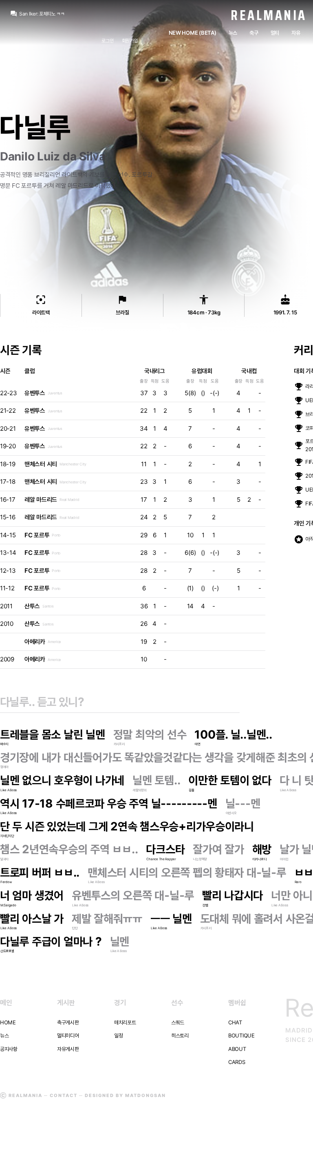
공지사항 (9, 1049)
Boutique (241, 1035)
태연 (197, 744)
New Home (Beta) (192, 32)
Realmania (269, 15)
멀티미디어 (68, 1035)
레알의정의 (140, 790)
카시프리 (119, 744)
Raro (298, 882)
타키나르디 (260, 859)
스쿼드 (177, 1022)
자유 (295, 32)
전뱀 (205, 905)
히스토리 (180, 1035)
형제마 (4, 767)
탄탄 (74, 928)
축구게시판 (68, 1022)
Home (8, 1022)
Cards (236, 1062)
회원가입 (130, 41)
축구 (253, 32)
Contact (63, 1095)
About (237, 1049)
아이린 (284, 859)
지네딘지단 (7, 836)
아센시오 (231, 813)
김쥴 (191, 790)
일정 (118, 1035)
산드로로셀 (7, 951)
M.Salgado (8, 905)
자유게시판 (68, 1049)
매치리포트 (125, 1022)
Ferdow (6, 882)
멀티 (275, 32)
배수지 (4, 744)
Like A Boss (8, 790)
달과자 (4, 859)
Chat (235, 1022)
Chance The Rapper (161, 859)
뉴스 (233, 32)
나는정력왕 (200, 859)
